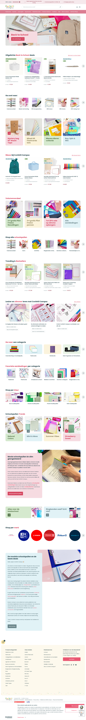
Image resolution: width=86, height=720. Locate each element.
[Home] (10, 7)
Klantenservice (47, 654)
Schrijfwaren (8, 659)
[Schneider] (74, 535)
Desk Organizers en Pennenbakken (14, 666)
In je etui (14, 11)
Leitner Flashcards (29, 654)
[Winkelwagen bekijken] (79, 7)
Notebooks (8, 676)
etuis (9, 586)
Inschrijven (71, 659)
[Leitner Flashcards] (11, 535)
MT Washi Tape (28, 671)
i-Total (26, 685)
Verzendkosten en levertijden (50, 657)
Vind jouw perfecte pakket (15, 493)
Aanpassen (74, 710)
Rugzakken (8, 673)
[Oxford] (23, 535)
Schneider (27, 669)
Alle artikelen (77, 301)
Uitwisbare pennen (10, 681)
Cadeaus (54, 11)
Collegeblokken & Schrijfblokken (13, 657)
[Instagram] (71, 665)
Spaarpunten (47, 659)
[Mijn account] (77, 7)
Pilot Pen (27, 673)
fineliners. (23, 594)
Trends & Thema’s (46, 11)
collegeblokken (27, 584)
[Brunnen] (49, 535)
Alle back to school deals (74, 55)
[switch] (81, 715)
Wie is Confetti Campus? (50, 666)
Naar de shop (12, 626)
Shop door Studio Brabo (58, 699)
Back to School (65, 11)
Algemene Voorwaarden (19, 699)
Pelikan (26, 664)
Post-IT (26, 678)
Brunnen (27, 661)
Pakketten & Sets (36, 11)
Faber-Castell (28, 659)
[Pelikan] (62, 535)
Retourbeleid (47, 661)
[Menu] (84, 706)
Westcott (27, 676)
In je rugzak (20, 11)
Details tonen (21, 717)
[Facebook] (73, 665)
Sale (59, 11)
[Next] (83, 66)
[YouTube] (76, 665)
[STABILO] (36, 535)
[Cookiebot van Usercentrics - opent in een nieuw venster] (9, 717)
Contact (46, 652)
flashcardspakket (12, 596)
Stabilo (26, 652)
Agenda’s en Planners (11, 661)
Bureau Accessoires (10, 664)
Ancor (26, 681)
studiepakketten (29, 486)
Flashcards (8, 11)
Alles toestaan (74, 705)
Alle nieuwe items (76, 155)
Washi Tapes (8, 683)
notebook (36, 592)
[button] (21, 84)
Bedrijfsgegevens (28, 699)
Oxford (26, 657)
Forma (26, 666)
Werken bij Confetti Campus (46, 699)
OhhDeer (27, 683)
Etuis (7, 671)
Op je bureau (28, 11)
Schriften (8, 678)
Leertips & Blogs (74, 11)
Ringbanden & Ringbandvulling (13, 669)
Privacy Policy (36, 699)
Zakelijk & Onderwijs (48, 664)
